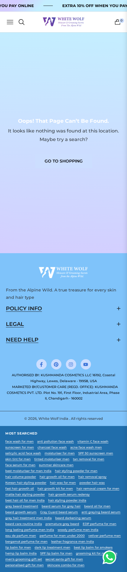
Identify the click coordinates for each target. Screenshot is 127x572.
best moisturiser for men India (28, 471)
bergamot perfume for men (26, 541)
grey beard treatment (21, 506)
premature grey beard (62, 524)
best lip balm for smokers (93, 547)
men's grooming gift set (23, 559)
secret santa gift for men (64, 559)
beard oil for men (97, 506)
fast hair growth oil (19, 488)
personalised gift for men (24, 565)
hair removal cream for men (97, 488)
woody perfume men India (78, 530)
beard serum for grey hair (61, 506)
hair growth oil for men (57, 477)
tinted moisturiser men (51, 459)
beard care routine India (23, 524)
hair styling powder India (67, 500)
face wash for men (19, 441)
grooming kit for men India (96, 553)
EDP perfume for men (99, 524)
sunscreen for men (19, 447)
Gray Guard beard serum (59, 512)
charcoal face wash (52, 447)
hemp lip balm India (21, 553)
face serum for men (20, 465)
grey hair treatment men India (28, 518)
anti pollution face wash (55, 441)
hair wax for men (63, 483)
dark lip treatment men (52, 547)
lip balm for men (18, 547)
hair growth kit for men (55, 488)
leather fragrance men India (72, 541)
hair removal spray (92, 477)
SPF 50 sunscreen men (95, 453)
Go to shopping (64, 161)
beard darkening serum (73, 518)
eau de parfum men (20, 536)
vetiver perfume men (104, 536)
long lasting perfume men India (29, 530)
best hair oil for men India (25, 500)
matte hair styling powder (25, 494)
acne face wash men (86, 447)
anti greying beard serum (101, 512)
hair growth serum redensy (69, 494)
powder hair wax (92, 483)
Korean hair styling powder (25, 483)
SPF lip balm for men (56, 553)
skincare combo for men (65, 565)
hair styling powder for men (76, 471)
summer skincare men (56, 465)
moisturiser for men (60, 453)
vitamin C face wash (92, 441)
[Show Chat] (111, 557)
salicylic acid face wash (23, 453)
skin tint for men (18, 459)
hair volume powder (20, 477)
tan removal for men (88, 459)
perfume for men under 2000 (62, 536)
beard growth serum (21, 512)
